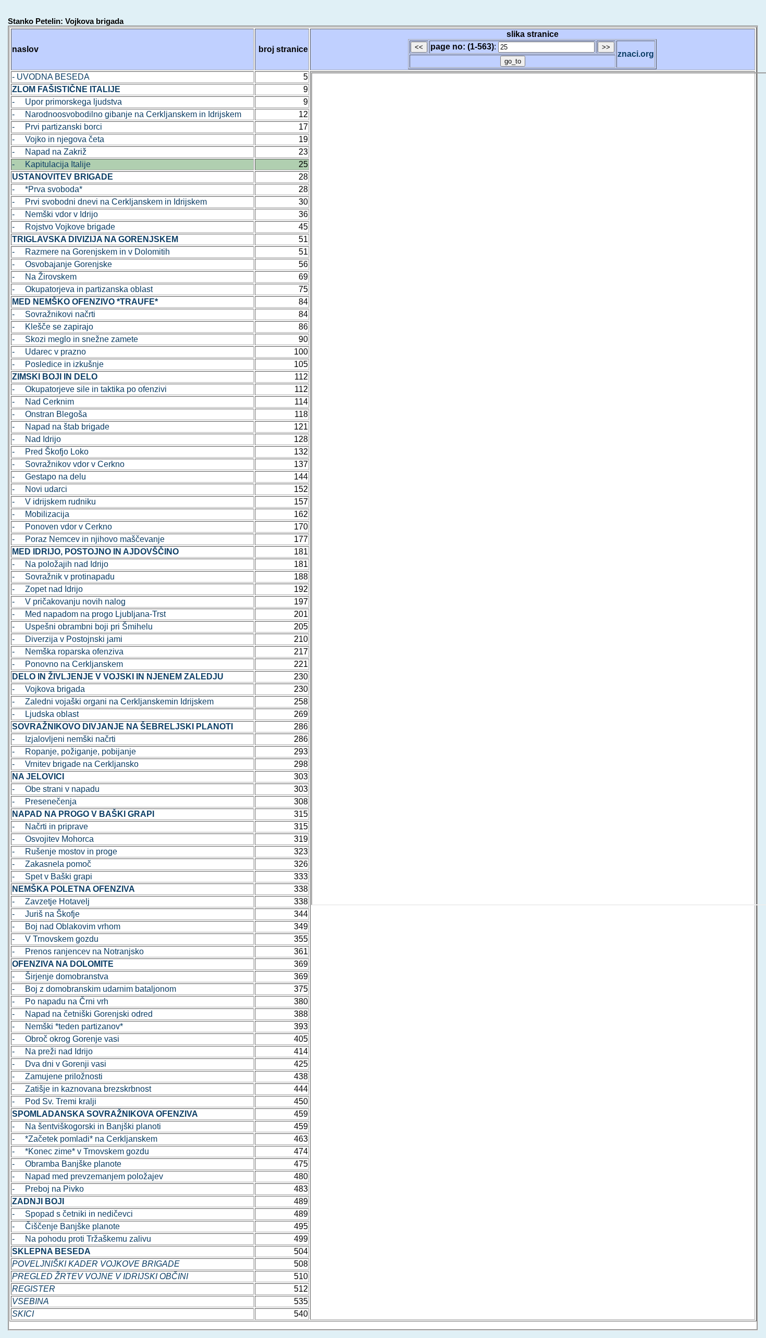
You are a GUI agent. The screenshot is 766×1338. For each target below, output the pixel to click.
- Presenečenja (44, 801)
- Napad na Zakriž (49, 151)
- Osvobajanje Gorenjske (62, 264)
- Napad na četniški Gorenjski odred (82, 1013)
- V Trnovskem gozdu (55, 939)
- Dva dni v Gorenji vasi (59, 1063)
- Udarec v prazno (49, 351)
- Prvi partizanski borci (57, 126)
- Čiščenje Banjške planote (66, 1226)
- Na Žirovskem (44, 276)
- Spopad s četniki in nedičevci (72, 1213)
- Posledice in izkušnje (58, 364)
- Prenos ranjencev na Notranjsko (78, 951)
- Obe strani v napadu (56, 789)
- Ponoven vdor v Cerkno (62, 526)
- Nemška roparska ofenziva (67, 651)
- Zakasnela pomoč (51, 864)
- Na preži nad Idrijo (52, 1051)
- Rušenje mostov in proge (64, 851)
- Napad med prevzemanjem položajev (87, 1176)
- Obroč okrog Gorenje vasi (65, 1038)
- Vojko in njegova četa (58, 139)
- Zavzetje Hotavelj (51, 901)
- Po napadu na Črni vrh (60, 1001)
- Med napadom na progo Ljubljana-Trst (89, 614)
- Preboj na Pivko (48, 1188)
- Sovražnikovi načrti (53, 314)
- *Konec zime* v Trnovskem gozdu (80, 1151)
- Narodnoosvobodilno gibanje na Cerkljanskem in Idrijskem (126, 114)
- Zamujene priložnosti (57, 1076)
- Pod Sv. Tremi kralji (54, 1101)
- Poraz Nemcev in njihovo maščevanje (88, 539)
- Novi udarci (39, 489)
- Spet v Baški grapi (52, 876)
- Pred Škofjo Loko (50, 451)
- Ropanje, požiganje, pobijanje (74, 751)
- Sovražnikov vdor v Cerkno (68, 464)
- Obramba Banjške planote (66, 1163)
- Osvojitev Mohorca (53, 839)
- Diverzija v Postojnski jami (67, 639)
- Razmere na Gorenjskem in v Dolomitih (91, 251)
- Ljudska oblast (45, 714)
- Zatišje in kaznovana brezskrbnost (81, 1088)
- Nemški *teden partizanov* (67, 1026)
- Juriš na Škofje (46, 914)
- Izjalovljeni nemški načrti (64, 739)
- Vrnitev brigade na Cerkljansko (75, 764)
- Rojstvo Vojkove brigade (63, 226)
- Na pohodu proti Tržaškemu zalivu (81, 1238)
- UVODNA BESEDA (51, 76)
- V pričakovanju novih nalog (69, 601)
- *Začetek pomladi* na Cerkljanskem (84, 1138)
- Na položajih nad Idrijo (60, 564)
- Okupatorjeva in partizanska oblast (82, 289)
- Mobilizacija (40, 514)
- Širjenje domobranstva (60, 976)
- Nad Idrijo (36, 439)
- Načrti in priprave (50, 826)
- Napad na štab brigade (60, 426)
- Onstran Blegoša (49, 414)
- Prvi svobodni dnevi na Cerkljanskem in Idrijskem (109, 201)
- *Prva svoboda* (47, 189)
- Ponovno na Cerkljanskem (67, 664)
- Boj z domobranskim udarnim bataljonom (94, 988)
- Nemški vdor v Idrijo (55, 214)
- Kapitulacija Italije (51, 164)
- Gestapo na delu (49, 476)
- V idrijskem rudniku (54, 501)
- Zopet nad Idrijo (47, 589)
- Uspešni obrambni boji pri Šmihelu (82, 626)
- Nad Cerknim (43, 401)
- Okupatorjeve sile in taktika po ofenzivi (89, 389)
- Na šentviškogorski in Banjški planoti (86, 1126)
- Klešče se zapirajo (52, 326)
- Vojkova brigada (48, 689)
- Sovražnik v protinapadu (63, 576)
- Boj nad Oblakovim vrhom (66, 926)
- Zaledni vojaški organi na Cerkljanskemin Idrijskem (113, 701)
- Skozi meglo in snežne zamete (75, 339)
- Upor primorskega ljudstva (67, 101)
